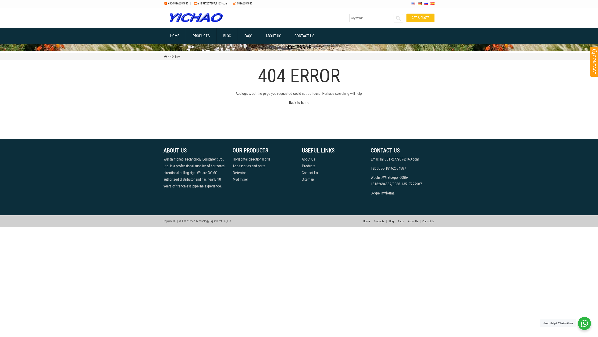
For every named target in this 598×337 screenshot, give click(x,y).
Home (174, 36)
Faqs (248, 36)
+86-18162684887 (178, 3)
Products (201, 36)
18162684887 (244, 3)
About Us (273, 36)
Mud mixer (240, 179)
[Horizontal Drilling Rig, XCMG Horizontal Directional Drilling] (196, 22)
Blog (227, 36)
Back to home (299, 102)
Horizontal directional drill (251, 159)
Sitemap (308, 179)
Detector (239, 173)
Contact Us (304, 36)
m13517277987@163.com (212, 3)
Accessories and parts (249, 166)
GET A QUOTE (420, 18)
